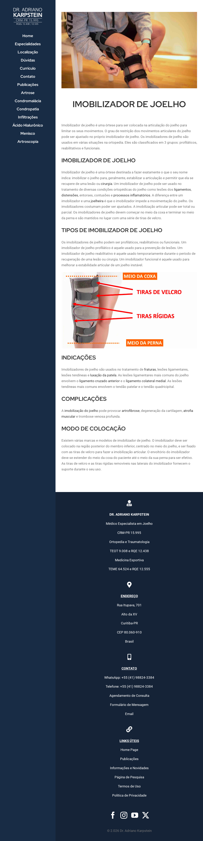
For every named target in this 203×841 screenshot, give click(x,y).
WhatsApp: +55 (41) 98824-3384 (129, 678)
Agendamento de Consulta (129, 696)
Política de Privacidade (129, 795)
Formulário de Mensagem (129, 705)
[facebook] (112, 815)
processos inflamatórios (131, 195)
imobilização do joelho (81, 411)
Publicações (129, 759)
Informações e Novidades (129, 768)
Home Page (129, 750)
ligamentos (182, 189)
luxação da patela (103, 375)
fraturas (150, 369)
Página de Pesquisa (129, 777)
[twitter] (145, 815)
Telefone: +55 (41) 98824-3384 (129, 686)
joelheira (97, 201)
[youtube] (134, 815)
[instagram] (123, 815)
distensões (69, 195)
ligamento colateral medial (146, 381)
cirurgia (106, 184)
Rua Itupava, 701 (129, 605)
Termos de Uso (129, 786)
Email (129, 714)
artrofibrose (131, 411)
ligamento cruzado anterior (99, 381)
